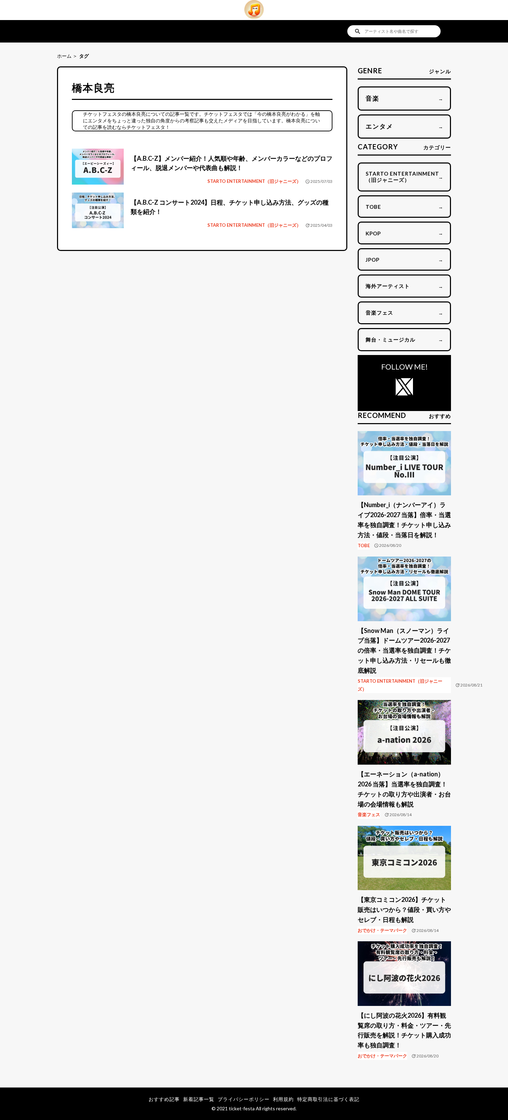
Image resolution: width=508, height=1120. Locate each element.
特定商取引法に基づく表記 (328, 1099)
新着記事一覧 (198, 1099)
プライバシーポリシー (244, 1099)
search (357, 31)
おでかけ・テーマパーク (382, 930)
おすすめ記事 (164, 1099)
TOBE (364, 545)
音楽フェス (369, 814)
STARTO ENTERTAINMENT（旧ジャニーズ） (254, 181)
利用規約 (283, 1099)
